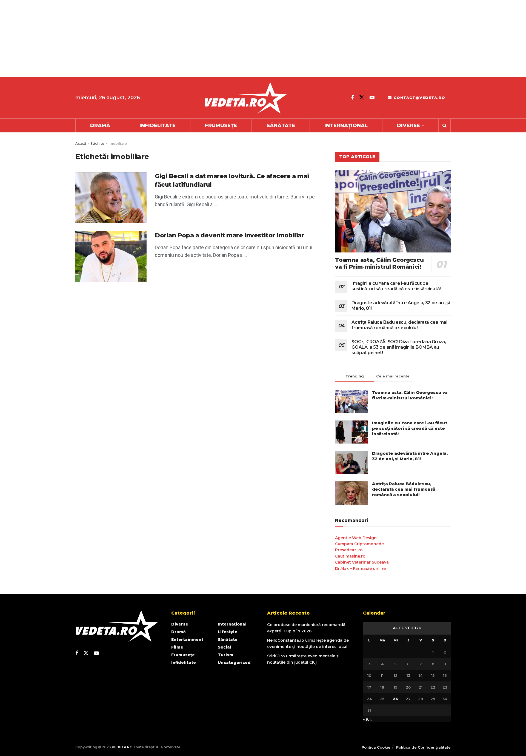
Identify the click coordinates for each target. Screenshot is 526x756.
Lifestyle (227, 631)
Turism (225, 654)
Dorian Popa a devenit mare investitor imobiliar (229, 235)
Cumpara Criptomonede (359, 543)
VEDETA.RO (122, 747)
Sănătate (281, 126)
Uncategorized (234, 662)
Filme (177, 647)
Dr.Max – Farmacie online (360, 568)
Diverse (408, 126)
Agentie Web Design (356, 537)
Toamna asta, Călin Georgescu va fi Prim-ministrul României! (379, 263)
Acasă (80, 143)
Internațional (346, 126)
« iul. (367, 719)
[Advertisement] (164, 38)
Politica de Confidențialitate (423, 747)
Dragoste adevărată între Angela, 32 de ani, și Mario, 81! (410, 456)
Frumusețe (221, 126)
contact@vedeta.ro (418, 97)
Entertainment (187, 639)
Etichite (97, 143)
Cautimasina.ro (350, 556)
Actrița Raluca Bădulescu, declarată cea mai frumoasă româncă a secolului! (399, 325)
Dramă (100, 126)
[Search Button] (444, 125)
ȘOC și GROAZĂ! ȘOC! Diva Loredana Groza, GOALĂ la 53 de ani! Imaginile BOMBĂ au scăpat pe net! (398, 347)
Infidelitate (157, 126)
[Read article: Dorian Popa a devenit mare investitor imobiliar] (111, 256)
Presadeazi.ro (349, 549)
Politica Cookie (376, 747)
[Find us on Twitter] (361, 97)
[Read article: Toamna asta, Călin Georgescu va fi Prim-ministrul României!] (393, 211)
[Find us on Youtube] (372, 98)
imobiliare (117, 143)
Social (224, 647)
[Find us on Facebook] (352, 98)
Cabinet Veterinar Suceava (362, 562)
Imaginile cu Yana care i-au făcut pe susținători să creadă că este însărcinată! (396, 286)
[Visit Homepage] (245, 97)
